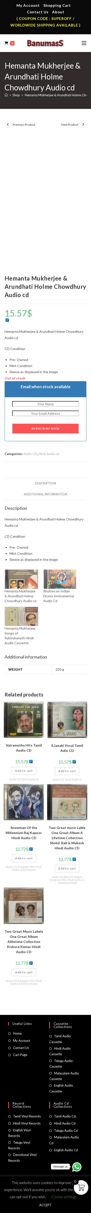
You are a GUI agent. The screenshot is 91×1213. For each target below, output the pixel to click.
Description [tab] (45, 483)
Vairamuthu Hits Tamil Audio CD (24, 747)
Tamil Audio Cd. (65, 1116)
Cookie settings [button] (64, 1197)
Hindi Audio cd (49, 454)
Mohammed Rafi (67, 883)
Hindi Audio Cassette (60, 1051)
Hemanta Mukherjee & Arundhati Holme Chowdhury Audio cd (20, 596)
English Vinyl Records (19, 1133)
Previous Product (24, 124)
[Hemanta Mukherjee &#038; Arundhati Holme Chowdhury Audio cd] (21, 579)
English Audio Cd (66, 1150)
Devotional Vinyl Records (22, 1157)
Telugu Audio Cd (66, 1131)
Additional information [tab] (45, 494)
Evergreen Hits (26, 867)
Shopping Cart (57, 5)
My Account (28, 5)
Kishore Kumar (29, 983)
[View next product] (83, 124)
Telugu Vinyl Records (19, 1145)
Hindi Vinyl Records (27, 1123)
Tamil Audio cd (30, 779)
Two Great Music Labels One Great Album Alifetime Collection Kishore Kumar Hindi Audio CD (24, 941)
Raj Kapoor (29, 869)
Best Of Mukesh (73, 877)
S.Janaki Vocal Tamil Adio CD (67, 748)
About (58, 12)
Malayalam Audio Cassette (64, 1076)
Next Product (69, 124)
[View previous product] (8, 124)
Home (17, 1033)
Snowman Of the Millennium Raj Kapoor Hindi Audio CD (24, 833)
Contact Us (38, 12)
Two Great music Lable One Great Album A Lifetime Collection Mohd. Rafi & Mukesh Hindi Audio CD (67, 838)
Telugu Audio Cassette (61, 1063)
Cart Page (20, 1055)
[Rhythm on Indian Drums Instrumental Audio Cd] (60, 579)
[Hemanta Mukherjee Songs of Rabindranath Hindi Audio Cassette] (21, 616)
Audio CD (30, 454)
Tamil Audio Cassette (60, 1039)
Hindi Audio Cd (64, 1123)
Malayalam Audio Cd (64, 1140)
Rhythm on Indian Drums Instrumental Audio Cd (58, 596)
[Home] (6, 95)
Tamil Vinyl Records (27, 1116)
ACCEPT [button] (45, 1205)
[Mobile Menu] (84, 43)
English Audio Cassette (61, 1088)
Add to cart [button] (24, 771)
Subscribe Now (45, 428)
